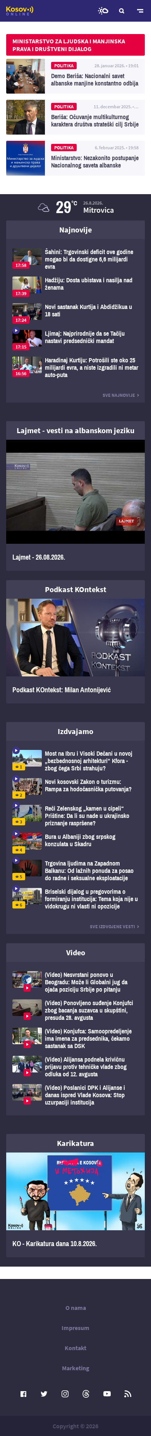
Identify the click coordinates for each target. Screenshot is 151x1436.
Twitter (44, 1393)
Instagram (65, 1393)
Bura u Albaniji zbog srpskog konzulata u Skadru (75, 843)
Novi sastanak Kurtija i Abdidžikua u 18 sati (75, 313)
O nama (75, 1307)
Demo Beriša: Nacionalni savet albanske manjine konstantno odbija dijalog (75, 76)
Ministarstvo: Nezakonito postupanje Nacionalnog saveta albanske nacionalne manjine (75, 158)
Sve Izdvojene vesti (112, 926)
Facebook (23, 1393)
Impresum (75, 1328)
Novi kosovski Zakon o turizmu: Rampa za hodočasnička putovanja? (75, 788)
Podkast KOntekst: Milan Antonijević (75, 651)
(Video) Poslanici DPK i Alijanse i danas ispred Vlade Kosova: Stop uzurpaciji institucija (75, 1095)
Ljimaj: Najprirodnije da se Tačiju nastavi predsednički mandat (75, 340)
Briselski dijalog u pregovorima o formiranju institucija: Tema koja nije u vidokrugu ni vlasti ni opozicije (75, 899)
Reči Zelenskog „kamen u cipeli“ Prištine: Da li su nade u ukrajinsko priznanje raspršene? (75, 816)
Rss (127, 1393)
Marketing (75, 1368)
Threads (86, 1393)
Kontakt (75, 1348)
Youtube (106, 1393)
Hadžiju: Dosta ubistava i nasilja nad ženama (75, 287)
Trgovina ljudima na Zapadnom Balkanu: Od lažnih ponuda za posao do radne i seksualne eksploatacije (75, 871)
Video (75, 952)
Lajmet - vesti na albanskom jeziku (75, 430)
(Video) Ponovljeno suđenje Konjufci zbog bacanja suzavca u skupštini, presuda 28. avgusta (75, 1010)
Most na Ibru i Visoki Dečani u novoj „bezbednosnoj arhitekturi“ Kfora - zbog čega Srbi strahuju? (75, 761)
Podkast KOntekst (75, 589)
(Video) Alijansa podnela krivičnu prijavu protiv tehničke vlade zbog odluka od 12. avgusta (75, 1067)
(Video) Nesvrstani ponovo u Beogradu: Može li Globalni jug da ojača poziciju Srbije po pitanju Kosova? (75, 982)
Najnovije (75, 229)
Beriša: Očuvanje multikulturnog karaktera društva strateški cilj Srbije (75, 117)
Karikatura (75, 1143)
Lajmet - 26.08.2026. (75, 505)
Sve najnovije (119, 395)
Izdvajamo (75, 731)
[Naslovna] (19, 10)
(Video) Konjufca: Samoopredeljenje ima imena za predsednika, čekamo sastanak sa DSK (75, 1039)
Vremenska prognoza (103, 11)
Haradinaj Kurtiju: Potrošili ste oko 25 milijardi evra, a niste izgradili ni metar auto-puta (75, 368)
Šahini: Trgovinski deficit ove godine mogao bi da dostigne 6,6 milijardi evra (75, 259)
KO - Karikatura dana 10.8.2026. (75, 1205)
